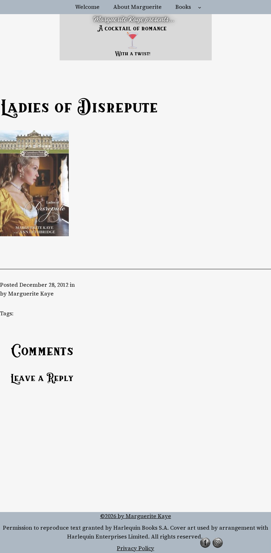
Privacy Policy (135, 548)
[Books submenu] (199, 7)
